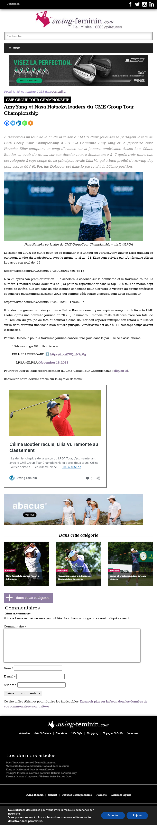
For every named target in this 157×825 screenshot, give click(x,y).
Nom (8, 668)
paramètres (35, 821)
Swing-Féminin (34, 795)
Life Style (77, 733)
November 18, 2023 (53, 363)
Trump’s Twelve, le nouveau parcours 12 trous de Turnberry (41, 773)
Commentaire (15, 626)
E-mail (10, 676)
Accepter (113, 815)
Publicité (101, 795)
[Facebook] (6, 123)
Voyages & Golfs (113, 733)
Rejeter (137, 815)
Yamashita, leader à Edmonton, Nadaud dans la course (37, 766)
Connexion (13, 3)
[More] (30, 123)
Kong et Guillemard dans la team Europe (30, 769)
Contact (52, 795)
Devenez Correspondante (77, 795)
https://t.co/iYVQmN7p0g (68, 354)
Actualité (58, 92)
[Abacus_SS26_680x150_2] (78, 509)
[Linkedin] (18, 123)
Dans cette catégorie (78, 535)
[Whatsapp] (24, 123)
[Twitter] (12, 123)
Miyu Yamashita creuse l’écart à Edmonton (30, 762)
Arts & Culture (42, 733)
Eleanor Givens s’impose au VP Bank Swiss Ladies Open (39, 776)
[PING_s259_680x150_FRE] (78, 70)
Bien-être (61, 733)
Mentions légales (121, 795)
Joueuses (132, 733)
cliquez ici (120, 371)
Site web (10, 685)
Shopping (93, 733)
